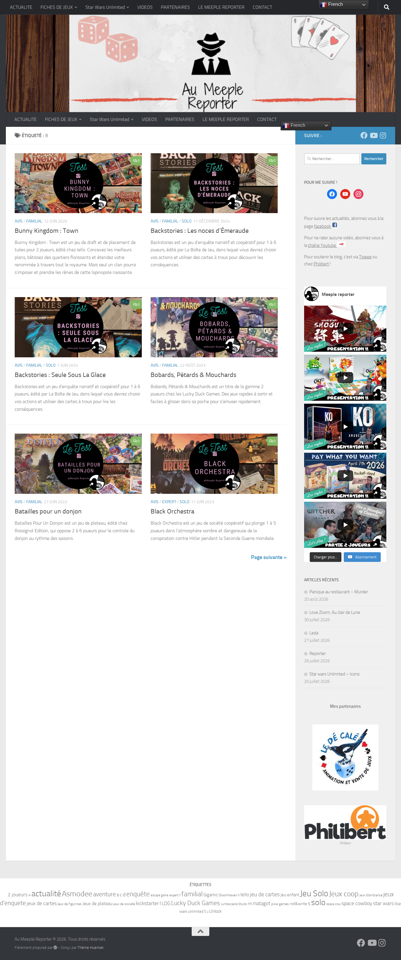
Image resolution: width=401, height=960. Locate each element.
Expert (169, 501)
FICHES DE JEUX (57, 7)
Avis (19, 221)
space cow (333, 904)
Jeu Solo (314, 893)
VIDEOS (145, 7)
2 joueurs (18, 894)
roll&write (298, 903)
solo (318, 902)
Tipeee (365, 257)
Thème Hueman (90, 947)
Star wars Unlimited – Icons (334, 674)
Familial (34, 221)
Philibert (321, 264)
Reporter (317, 653)
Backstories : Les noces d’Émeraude (200, 231)
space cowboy (356, 903)
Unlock (215, 911)
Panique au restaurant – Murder (338, 591)
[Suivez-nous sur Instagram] (382, 135)
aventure (104, 894)
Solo (186, 221)
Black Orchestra (172, 511)
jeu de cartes (265, 894)
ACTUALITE (21, 7)
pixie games (280, 904)
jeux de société (124, 904)
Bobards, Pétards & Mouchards (193, 375)
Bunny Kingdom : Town (46, 231)
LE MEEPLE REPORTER (221, 7)
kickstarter (147, 903)
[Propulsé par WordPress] (55, 947)
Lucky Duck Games (195, 903)
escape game (160, 895)
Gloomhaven (228, 895)
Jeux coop (343, 894)
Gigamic (210, 894)
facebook (323, 226)
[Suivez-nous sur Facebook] (364, 135)
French (297, 125)
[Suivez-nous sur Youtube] (373, 135)
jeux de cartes (42, 903)
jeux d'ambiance (371, 895)
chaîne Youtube (322, 245)
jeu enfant (290, 894)
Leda (313, 633)
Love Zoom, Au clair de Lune (334, 612)
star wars (383, 903)
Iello (244, 894)
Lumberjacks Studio (234, 904)
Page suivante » (269, 557)
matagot (261, 903)
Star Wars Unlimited (105, 7)
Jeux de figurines (70, 904)
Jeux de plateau (97, 903)
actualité (46, 893)
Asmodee (77, 893)
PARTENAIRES (175, 7)
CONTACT (262, 7)
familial (192, 894)
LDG (166, 903)
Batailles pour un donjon (48, 511)
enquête (138, 894)
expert (173, 895)
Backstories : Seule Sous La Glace (60, 375)
